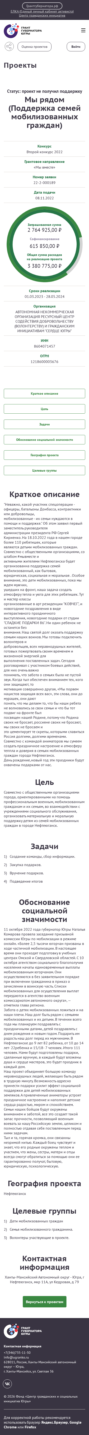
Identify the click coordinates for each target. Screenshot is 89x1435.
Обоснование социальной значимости (44, 440)
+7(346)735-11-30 (17, 1352)
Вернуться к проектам (44, 1301)
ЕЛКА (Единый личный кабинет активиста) (42, 11)
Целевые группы (44, 470)
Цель (44, 409)
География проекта (45, 455)
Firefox (30, 1427)
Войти (75, 47)
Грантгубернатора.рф (42, 6)
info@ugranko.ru (16, 1357)
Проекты (20, 65)
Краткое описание (44, 393)
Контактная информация (22, 1346)
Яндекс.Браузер (54, 1422)
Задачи (44, 424)
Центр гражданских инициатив (42, 15)
